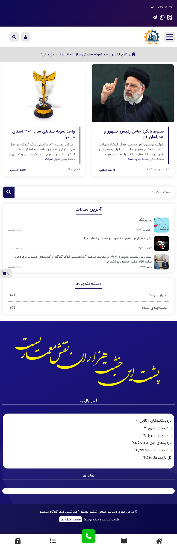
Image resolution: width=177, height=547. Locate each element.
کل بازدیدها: (162, 457)
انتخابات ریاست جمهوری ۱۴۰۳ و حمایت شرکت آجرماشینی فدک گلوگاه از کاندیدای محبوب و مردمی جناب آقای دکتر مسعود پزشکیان (83, 259)
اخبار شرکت (158, 295)
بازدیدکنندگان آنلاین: (155, 420)
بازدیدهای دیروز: (159, 435)
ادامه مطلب (13, 230)
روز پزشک (145, 220)
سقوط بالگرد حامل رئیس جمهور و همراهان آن (134, 134)
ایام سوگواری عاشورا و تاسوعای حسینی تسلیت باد (117, 238)
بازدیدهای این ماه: (157, 442)
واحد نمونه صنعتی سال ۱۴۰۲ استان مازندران (43, 134)
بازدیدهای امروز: (159, 428)
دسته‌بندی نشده (154, 307)
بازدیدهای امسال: (158, 450)
